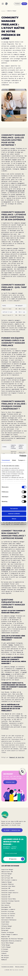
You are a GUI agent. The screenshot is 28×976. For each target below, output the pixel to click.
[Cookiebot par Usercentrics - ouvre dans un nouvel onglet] (19, 456)
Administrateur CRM (7, 871)
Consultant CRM (5, 888)
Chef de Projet (5, 875)
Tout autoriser (14, 508)
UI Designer (4, 949)
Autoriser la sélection (14, 513)
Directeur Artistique (7, 911)
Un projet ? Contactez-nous (12, 830)
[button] (2, 4)
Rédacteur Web (5, 936)
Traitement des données (7, 966)
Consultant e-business (7, 890)
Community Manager (6, 882)
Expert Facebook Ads (7, 917)
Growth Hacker (5, 922)
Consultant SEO (5, 896)
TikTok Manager (5, 945)
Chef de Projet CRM (7, 878)
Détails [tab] (14, 460)
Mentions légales (19, 966)
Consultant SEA (5, 894)
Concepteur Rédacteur (7, 884)
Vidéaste (3, 953)
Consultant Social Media (8, 899)
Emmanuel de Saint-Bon (16, 757)
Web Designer (5, 957)
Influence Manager (6, 926)
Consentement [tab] (6, 460)
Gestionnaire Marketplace (8, 919)
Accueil (3, 10)
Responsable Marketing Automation (11, 940)
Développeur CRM (6, 907)
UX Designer (4, 951)
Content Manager (6, 903)
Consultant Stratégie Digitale (10, 901)
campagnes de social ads (16, 190)
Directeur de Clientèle (8, 913)
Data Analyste (5, 905)
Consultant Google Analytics (9, 892)
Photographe (4, 930)
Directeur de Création (7, 915)
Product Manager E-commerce (9, 934)
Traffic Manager (6, 947)
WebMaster (4, 959)
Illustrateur (5, 924)
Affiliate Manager (6, 873)
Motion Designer (6, 928)
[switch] (24, 492)
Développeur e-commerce (8, 909)
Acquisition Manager (7, 869)
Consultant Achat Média (8, 886)
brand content (5, 569)
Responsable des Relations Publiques (12, 938)
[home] (6, 3)
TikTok (22, 169)
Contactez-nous (10, 782)
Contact (24, 3)
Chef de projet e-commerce (9, 880)
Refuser (14, 518)
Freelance (17, 3)
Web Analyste (5, 955)
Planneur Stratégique (7, 932)
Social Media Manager (7, 943)
